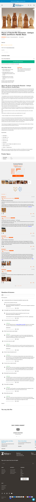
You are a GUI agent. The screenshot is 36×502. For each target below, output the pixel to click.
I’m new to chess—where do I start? (10, 363)
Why (21, 469)
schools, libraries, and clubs (20, 324)
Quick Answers (4, 485)
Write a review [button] (18, 175)
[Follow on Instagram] (7, 493)
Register (3, 489)
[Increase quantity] (7, 52)
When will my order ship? (8, 393)
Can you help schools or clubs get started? (11, 320)
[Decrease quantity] (3, 52)
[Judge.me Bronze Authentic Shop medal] (15, 189)
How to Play (29, 367)
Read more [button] (30, 206)
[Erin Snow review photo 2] (9, 279)
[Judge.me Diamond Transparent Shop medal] (20, 189)
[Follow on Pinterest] (9, 493)
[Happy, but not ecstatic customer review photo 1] (4, 210)
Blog (21, 472)
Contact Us (3, 486)
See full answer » (31, 316)
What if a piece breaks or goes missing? (10, 331)
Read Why (19, 446)
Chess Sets (3, 469)
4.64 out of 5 (20, 165)
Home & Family (12, 469)
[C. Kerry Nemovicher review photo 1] (4, 230)
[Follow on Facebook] (2, 493)
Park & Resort (12, 473)
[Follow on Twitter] (4, 493)
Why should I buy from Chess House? (10, 373)
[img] (4, 196)
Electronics (3, 472)
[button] (13, 171)
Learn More (3, 448)
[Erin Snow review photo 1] (4, 279)
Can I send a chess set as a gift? (9, 341)
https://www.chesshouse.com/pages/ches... (13, 314)
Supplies (3, 473)
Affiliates (22, 473)
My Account (3, 487)
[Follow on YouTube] (11, 493)
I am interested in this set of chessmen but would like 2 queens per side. (16, 300)
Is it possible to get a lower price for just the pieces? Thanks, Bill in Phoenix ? (17, 310)
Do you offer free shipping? (8, 384)
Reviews (22, 475)
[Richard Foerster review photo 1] (4, 263)
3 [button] (18, 285)
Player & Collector (13, 472)
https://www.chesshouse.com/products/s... (13, 305)
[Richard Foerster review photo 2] (9, 263)
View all (3, 403)
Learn (21, 474)
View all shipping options (10, 47)
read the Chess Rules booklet (20, 368)
